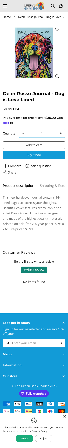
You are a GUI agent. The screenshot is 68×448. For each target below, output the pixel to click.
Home (7, 17)
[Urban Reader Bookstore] (34, 6)
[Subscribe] (61, 343)
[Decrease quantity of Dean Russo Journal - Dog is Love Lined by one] (23, 133)
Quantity (9, 133)
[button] (60, 6)
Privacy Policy (39, 431)
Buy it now (34, 155)
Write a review (34, 270)
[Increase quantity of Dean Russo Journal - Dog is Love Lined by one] (60, 133)
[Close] (64, 416)
